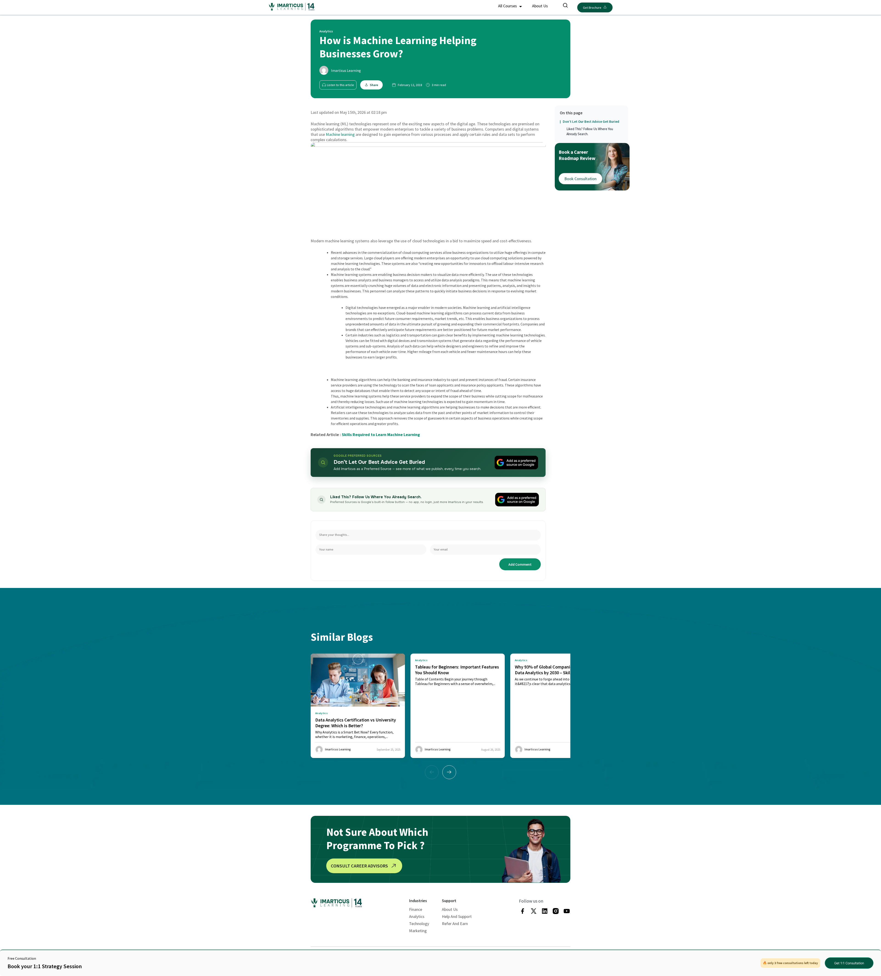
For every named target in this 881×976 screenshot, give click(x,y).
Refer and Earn (455, 923)
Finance (415, 909)
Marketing (418, 930)
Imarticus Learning (346, 70)
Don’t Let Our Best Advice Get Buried (591, 121)
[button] (449, 772)
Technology (419, 923)
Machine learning (340, 134)
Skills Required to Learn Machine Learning (381, 434)
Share (374, 85)
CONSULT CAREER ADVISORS (359, 866)
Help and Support (457, 916)
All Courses (508, 5)
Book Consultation (580, 178)
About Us (540, 5)
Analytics (416, 916)
